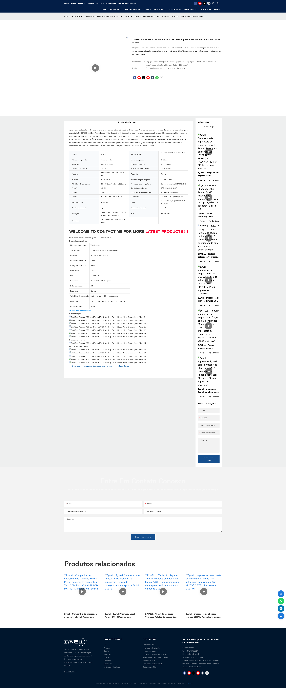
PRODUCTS (78, 16)
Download (107, 661)
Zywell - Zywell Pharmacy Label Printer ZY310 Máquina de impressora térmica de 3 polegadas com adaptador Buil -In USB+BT (208, 215)
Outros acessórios (150, 667)
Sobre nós (107, 654)
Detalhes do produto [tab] (127, 122)
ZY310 (127, 16)
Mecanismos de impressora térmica (156, 657)
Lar (105, 645)
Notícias (107, 657)
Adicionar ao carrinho (209, 180)
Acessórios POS (149, 661)
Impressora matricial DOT (152, 664)
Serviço (106, 651)
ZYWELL (67, 16)
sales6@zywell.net (194, 654)
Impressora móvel (149, 651)
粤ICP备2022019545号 (176, 683)
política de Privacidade (112, 667)
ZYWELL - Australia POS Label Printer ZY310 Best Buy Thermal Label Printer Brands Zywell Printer (169, 16)
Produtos (107, 648)
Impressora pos (149, 645)
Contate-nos (108, 664)
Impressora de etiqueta (113, 16)
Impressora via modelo (94, 16)
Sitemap (189, 683)
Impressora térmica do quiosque (155, 654)
